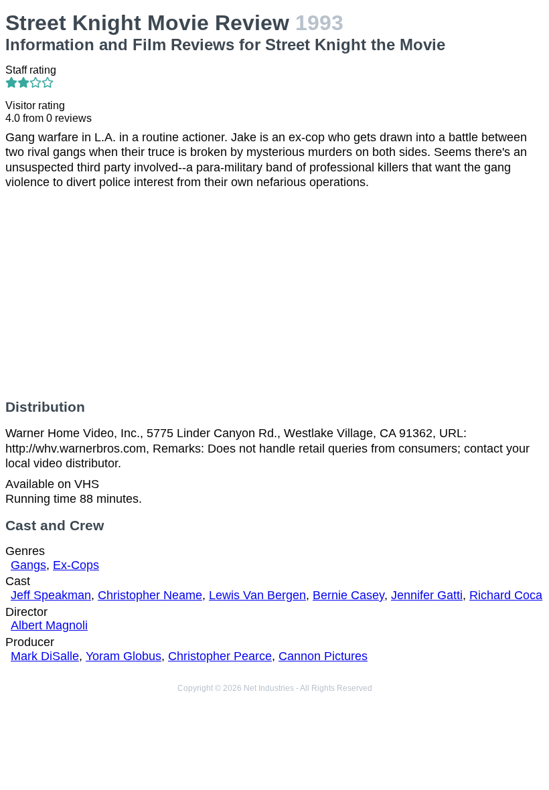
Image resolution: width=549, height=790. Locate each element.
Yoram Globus (123, 656)
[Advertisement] (274, 294)
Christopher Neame (150, 595)
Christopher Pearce (220, 656)
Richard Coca (505, 595)
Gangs (28, 565)
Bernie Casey (348, 595)
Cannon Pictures (323, 656)
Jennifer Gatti (427, 595)
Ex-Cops (76, 565)
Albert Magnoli (49, 625)
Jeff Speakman (51, 595)
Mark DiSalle (45, 656)
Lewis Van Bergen (257, 595)
